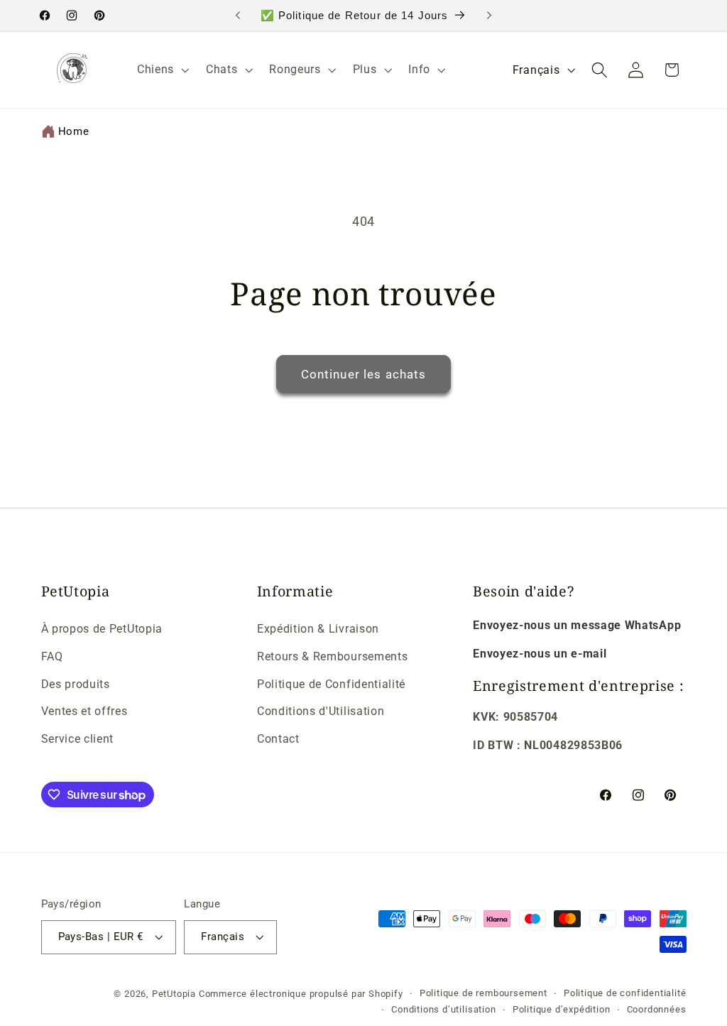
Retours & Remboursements (332, 656)
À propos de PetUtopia (102, 628)
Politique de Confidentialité (331, 684)
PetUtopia (174, 993)
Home (73, 131)
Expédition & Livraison (318, 628)
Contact (278, 739)
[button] (161, 70)
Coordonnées (657, 1009)
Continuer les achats (364, 374)
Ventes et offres (84, 711)
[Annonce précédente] (237, 15)
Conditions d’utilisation (443, 1009)
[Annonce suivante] (489, 15)
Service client (77, 739)
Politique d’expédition (562, 1009)
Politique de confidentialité (625, 993)
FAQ (52, 656)
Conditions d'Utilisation (321, 711)
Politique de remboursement (483, 993)
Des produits (75, 684)
